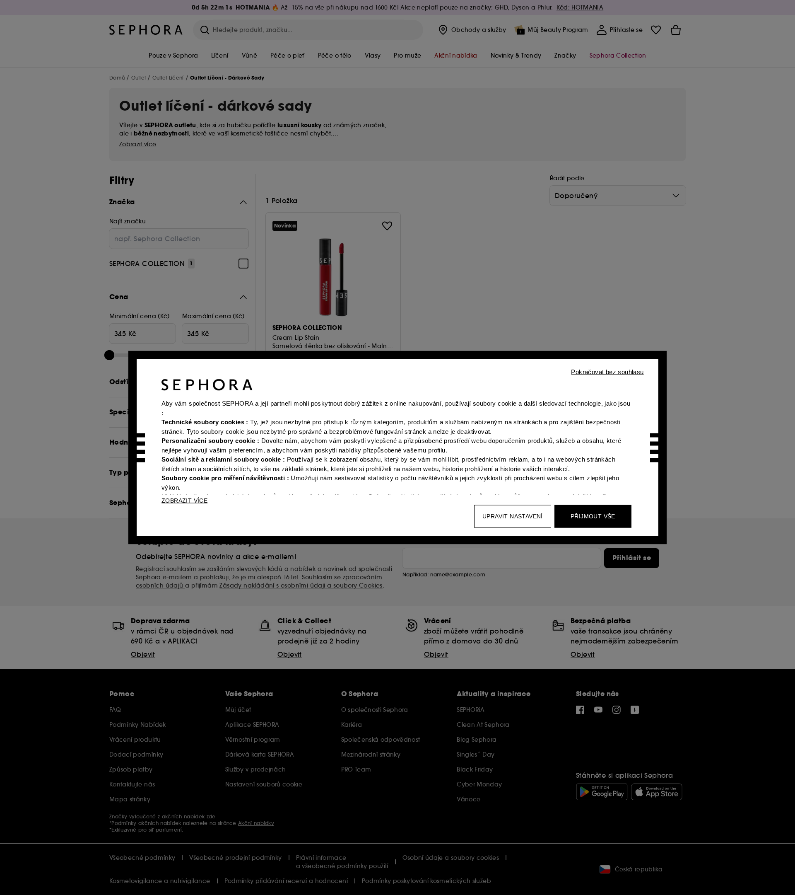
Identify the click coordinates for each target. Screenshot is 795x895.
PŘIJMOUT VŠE (593, 516)
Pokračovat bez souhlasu (607, 371)
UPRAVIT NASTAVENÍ (512, 516)
